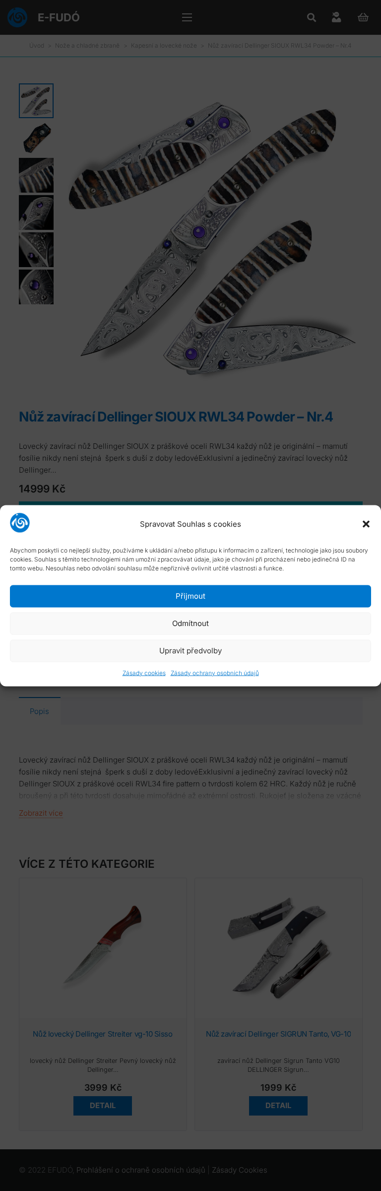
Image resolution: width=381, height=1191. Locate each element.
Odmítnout (190, 623)
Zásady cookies (144, 672)
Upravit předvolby (190, 650)
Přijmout (190, 596)
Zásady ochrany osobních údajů (215, 672)
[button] (366, 524)
